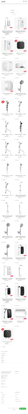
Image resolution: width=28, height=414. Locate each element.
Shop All (3, 362)
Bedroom (3, 397)
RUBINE (4, 37)
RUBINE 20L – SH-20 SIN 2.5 (20, 73)
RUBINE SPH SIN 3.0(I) (20, 321)
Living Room (3, 355)
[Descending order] (17, 10)
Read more (5, 208)
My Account (17, 394)
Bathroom (3, 360)
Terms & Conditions (18, 401)
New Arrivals (3, 353)
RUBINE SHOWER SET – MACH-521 (7, 175)
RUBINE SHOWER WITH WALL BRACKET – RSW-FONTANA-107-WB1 (20, 237)
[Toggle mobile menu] (26, 1)
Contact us (16, 397)
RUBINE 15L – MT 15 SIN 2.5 (20, 53)
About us (16, 373)
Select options (6, 106)
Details (10, 23)
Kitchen (3, 358)
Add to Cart (5, 23)
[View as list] (14, 14)
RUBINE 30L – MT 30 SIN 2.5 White (7, 73)
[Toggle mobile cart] (23, 1)
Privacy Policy (17, 399)
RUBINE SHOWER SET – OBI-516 (20, 175)
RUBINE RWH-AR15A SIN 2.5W (7, 93)
